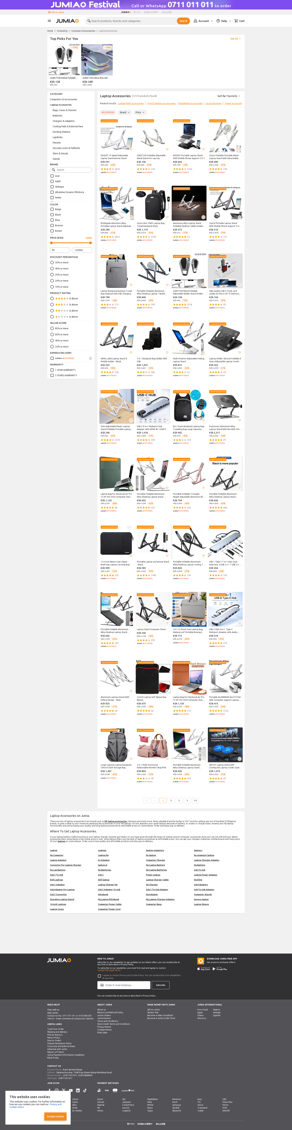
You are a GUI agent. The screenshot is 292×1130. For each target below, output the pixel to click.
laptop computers (155, 850)
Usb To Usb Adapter (204, 889)
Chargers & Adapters (64, 121)
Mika (149, 1102)
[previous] (52, 65)
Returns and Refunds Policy (110, 1012)
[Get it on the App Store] (203, 968)
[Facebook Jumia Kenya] (49, 1090)
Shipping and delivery (57, 1032)
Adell (58, 181)
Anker (58, 197)
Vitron (225, 1105)
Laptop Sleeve (201, 904)
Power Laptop (153, 875)
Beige (58, 209)
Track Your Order (55, 1029)
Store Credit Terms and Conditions (113, 1024)
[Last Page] (195, 800)
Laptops (102, 850)
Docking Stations (61, 131)
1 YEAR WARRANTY (65, 370)
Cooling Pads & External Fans (68, 126)
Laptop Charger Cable (157, 880)
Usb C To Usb (56, 875)
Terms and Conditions (107, 1021)
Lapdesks (58, 137)
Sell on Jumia (57, 12)
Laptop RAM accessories (131, 103)
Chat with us (53, 1009)
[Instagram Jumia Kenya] (56, 1090)
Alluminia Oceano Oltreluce (69, 192)
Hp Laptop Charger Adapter (160, 899)
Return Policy (53, 1038)
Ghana (200, 1015)
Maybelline (152, 1099)
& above (73, 298)
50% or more (61, 262)
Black (58, 214)
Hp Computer (56, 855)
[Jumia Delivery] (151, 12)
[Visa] (107, 1090)
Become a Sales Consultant (160, 1015)
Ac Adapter (104, 860)
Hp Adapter (152, 894)
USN (224, 1099)
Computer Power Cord (109, 909)
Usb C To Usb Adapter (157, 889)
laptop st (102, 865)
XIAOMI (226, 1111)
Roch (174, 1102)
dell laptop (103, 880)
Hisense (100, 1105)
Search (183, 21)
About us (101, 1009)
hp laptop (151, 855)
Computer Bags (154, 904)
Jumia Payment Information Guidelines (65, 1055)
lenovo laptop (201, 899)
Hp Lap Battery (58, 870)
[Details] (90, 358)
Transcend (202, 1108)
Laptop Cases (57, 909)
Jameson (126, 1102)
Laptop (53, 850)
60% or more (61, 334)
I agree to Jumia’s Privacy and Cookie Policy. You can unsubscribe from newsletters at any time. (141, 976)
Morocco (201, 1018)
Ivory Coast (202, 1009)
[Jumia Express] (62, 358)
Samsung (176, 1105)
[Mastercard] (115, 1090)
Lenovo (125, 1108)
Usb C (101, 875)
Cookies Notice (104, 1030)
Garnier (100, 1102)
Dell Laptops (56, 880)
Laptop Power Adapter (205, 875)
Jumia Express (104, 1018)
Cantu (75, 1102)
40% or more (61, 268)
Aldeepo (59, 186)
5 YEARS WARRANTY (66, 375)
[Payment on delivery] (99, 1090)
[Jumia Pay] (137, 12)
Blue (57, 220)
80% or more (61, 328)
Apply (89, 237)
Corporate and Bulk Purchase (61, 1046)
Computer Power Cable (109, 904)
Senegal (217, 1012)
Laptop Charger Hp (107, 885)
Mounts (57, 142)
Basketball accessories (191, 103)
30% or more (61, 274)
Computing (62, 31)
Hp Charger (152, 885)
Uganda (216, 1015)
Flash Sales (102, 1032)
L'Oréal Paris (128, 1105)
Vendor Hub (153, 1012)
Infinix (100, 1111)
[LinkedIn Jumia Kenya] (77, 1090)
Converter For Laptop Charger (65, 865)
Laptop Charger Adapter (206, 860)
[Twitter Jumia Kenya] (63, 1090)
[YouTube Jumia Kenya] (70, 1090)
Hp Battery (199, 865)
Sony (199, 1099)
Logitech (126, 1111)
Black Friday (53, 1058)
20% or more (61, 280)
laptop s (198, 850)
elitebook (103, 894)
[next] (240, 104)
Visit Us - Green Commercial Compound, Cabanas (70, 1018)
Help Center (52, 1013)
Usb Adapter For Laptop (62, 889)
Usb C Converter (58, 894)
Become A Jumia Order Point (161, 1018)
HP (98, 1108)
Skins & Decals (60, 153)
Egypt (200, 1012)
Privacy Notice (104, 1027)
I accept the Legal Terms (108, 970)
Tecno (200, 1105)
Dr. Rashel (77, 1111)
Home (50, 31)
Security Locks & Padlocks (66, 148)
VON (224, 1108)
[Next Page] (187, 800)
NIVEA (150, 1105)
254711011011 (70, 1075)
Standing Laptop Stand (62, 899)
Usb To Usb (199, 870)
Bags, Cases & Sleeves (65, 110)
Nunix (150, 1108)
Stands (56, 159)
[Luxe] (166, 12)
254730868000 (85, 1075)
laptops (61, 841)
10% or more (61, 286)
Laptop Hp (103, 855)
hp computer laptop (204, 855)
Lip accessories (214, 103)
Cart (242, 20)
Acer (57, 176)
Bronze (59, 225)
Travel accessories (234, 103)
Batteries (57, 115)
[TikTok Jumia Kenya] (85, 1090)
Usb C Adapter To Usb (109, 889)
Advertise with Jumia (57, 1049)
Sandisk (175, 1108)
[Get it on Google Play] (220, 968)
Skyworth (176, 1111)
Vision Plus (227, 1102)
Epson (100, 1099)
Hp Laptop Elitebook (108, 899)
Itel (123, 1099)
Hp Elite (198, 880)
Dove (74, 1108)
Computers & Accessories (83, 31)
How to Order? (54, 1040)
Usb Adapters (201, 885)
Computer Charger (155, 860)
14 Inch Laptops (58, 904)
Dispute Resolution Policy (59, 1043)
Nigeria (216, 1009)
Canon (75, 1099)
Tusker (200, 1111)
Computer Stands (203, 894)
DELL (74, 1105)
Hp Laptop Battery (155, 865)
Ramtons (176, 1099)
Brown (58, 231)
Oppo (150, 1111)
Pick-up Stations (54, 1035)
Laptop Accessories (60, 104)
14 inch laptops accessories (161, 103)
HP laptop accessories (115, 821)
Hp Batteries (104, 870)
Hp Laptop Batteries (156, 870)
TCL (199, 1102)
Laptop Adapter (58, 860)
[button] (131, 149)
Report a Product (55, 1052)
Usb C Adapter (57, 885)
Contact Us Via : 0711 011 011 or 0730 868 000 (69, 1016)
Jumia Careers (104, 1015)
